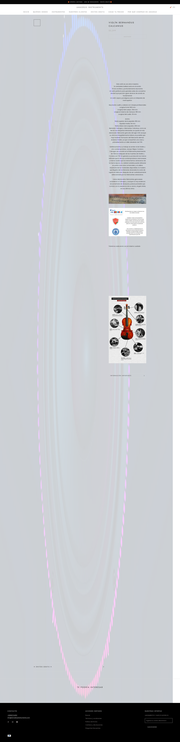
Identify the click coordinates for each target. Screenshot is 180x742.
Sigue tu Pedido (116, 12)
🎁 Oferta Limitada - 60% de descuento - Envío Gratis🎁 (90, 2)
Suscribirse (152, 727)
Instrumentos (58, 12)
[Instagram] (12, 722)
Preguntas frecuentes (92, 728)
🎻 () (172, 7)
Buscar (87, 715)
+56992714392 (12, 715)
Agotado (127, 37)
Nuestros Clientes (78, 12)
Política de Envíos (91, 722)
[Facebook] (8, 722)
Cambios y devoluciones (94, 725)
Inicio (26, 12)
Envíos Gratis (98, 12)
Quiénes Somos (40, 12)
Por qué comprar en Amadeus (142, 12)
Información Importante (120, 375)
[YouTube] (17, 722)
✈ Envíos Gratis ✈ (43, 667)
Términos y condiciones (93, 718)
